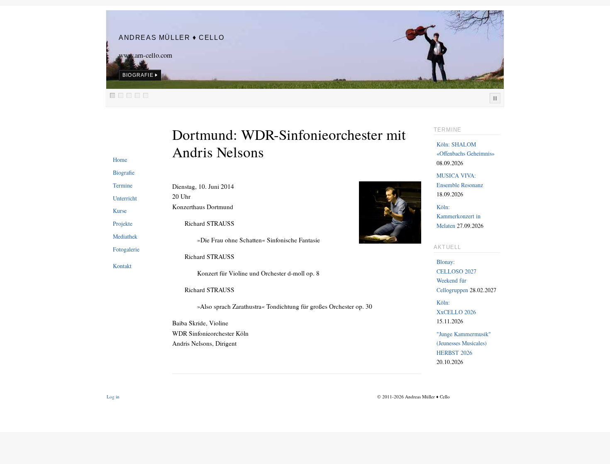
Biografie (123, 172)
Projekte (122, 223)
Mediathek (125, 236)
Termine (122, 185)
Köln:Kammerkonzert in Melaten (459, 216)
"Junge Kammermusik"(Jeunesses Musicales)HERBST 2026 (464, 343)
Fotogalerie (126, 249)
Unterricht (125, 198)
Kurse (120, 211)
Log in (113, 396)
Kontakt (122, 266)
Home (120, 160)
